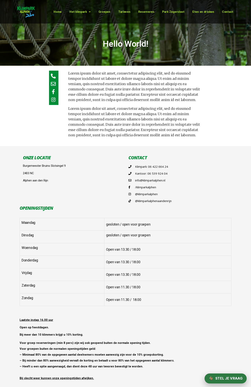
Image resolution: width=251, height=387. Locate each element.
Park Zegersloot (173, 12)
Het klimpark (78, 12)
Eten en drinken (203, 12)
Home (58, 12)
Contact (227, 12)
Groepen (104, 12)
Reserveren (146, 12)
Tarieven (124, 12)
